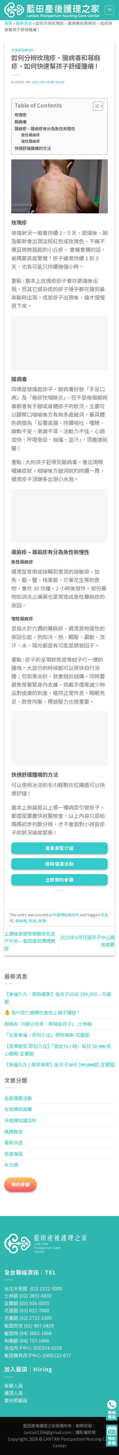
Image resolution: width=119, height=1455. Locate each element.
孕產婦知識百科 (23, 50)
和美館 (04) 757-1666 (26, 1340)
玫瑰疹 (20, 115)
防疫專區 (13, 1153)
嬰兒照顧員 (15, 1400)
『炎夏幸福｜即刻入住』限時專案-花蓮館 (46, 1034)
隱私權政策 (85, 1432)
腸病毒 (20, 121)
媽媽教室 (13, 1131)
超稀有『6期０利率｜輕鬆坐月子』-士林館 (48, 1023)
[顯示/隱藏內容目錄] (95, 106)
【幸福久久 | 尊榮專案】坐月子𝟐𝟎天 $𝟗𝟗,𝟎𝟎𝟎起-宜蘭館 (59, 1064)
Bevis (59, 82)
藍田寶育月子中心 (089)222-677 (37, 1355)
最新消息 (24, 23)
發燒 (42, 920)
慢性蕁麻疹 (31, 141)
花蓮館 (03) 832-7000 (26, 1310)
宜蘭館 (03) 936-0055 (26, 1303)
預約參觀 (20, 1184)
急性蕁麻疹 (31, 135)
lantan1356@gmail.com (47, 1432)
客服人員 (13, 1385)
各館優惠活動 (18, 1098)
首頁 (8, 23)
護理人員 (13, 1392)
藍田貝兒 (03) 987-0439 (29, 1325)
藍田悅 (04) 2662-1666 (28, 1333)
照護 (32, 920)
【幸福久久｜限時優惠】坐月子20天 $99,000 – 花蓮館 (57, 998)
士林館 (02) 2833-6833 (28, 1295)
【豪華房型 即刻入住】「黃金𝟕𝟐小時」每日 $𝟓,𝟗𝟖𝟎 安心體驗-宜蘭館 (57, 1049)
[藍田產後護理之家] (52, 10)
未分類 (11, 1164)
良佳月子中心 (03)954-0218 (33, 1347)
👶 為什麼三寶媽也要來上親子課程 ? (41, 1012)
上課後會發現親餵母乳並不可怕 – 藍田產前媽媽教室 (29, 941)
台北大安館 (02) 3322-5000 (33, 1288)
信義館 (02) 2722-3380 (28, 1317)
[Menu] (109, 10)
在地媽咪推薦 (18, 1109)
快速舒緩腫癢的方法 (32, 148)
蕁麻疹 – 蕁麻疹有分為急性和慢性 (44, 128)
